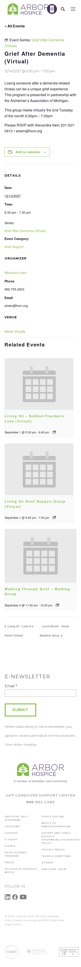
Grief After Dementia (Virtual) (25, 230)
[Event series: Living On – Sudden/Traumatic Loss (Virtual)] (54, 432)
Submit (20, 710)
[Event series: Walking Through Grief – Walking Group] (57, 605)
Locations (12, 826)
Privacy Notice (53, 849)
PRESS (9, 862)
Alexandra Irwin (15, 272)
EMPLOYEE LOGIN (54, 869)
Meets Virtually (14, 331)
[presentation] (39, 384)
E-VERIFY (11, 839)
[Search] (62, 9)
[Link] (28, 9)
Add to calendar (28, 152)
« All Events (14, 26)
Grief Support (14, 246)
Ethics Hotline (53, 816)
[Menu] (73, 9)
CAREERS (11, 833)
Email (11, 686)
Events (10, 846)
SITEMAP (48, 862)
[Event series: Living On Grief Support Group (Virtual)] (54, 517)
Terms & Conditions (56, 856)
